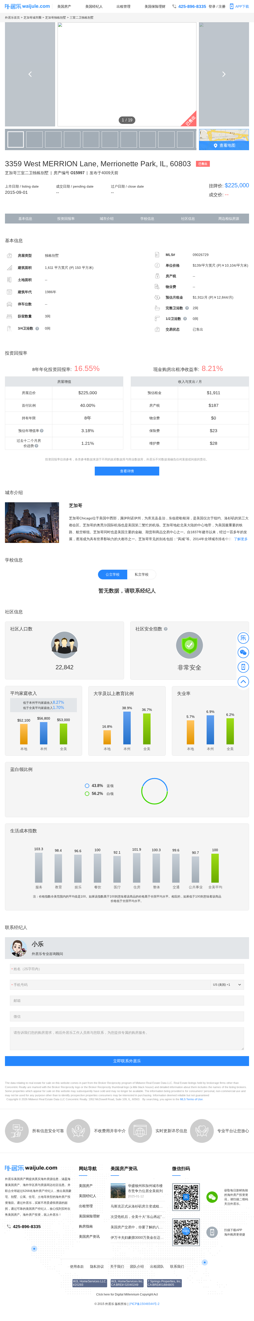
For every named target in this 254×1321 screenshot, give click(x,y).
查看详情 (127, 471)
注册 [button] (222, 6)
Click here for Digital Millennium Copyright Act (127, 1294)
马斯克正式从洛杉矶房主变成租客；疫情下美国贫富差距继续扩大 (161, 1206)
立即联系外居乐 (127, 1061)
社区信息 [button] (188, 219)
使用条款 (77, 1266)
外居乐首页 (12, 17)
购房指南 (86, 1226)
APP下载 (242, 6)
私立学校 (142, 574)
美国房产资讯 (89, 1236)
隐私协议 (97, 1266)
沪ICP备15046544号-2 (144, 1304)
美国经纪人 (94, 6)
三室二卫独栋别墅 (82, 17)
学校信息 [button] (147, 219)
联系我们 (177, 1266)
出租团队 (157, 1266)
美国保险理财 (155, 6)
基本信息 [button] (25, 219)
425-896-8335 (192, 6)
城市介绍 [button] (107, 219)
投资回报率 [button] (66, 219)
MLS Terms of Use (191, 1099)
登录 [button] (212, 6)
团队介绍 (137, 1266)
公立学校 (113, 574)
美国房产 (64, 6)
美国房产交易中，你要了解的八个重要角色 (144, 1227)
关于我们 (117, 1266)
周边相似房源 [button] (228, 219)
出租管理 (123, 6)
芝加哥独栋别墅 (55, 17)
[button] (243, 638)
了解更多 (241, 539)
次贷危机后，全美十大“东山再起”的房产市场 (145, 1217)
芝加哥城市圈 (32, 17)
